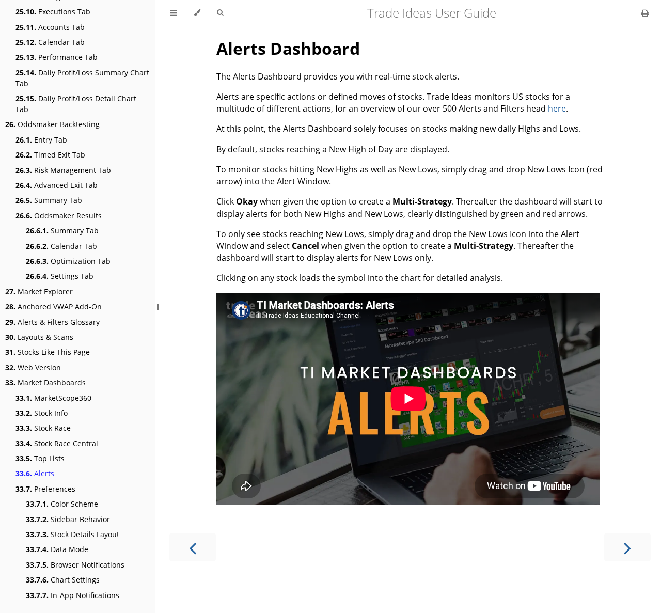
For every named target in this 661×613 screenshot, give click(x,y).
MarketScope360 (53, 398)
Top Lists (40, 458)
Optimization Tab (68, 261)
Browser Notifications (75, 565)
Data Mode (57, 549)
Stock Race (43, 428)
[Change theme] (197, 13)
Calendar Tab (50, 42)
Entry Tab (41, 140)
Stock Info (41, 413)
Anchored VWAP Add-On (53, 306)
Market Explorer (39, 291)
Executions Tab (52, 12)
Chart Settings (63, 580)
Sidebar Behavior (68, 519)
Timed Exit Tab (50, 155)
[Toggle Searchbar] (220, 13)
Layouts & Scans (39, 337)
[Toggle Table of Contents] (173, 13)
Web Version (33, 367)
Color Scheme (62, 504)
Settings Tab (59, 276)
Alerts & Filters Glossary (52, 322)
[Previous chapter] (192, 547)
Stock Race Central (56, 443)
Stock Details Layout (72, 534)
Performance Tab (56, 57)
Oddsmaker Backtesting (52, 124)
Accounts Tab (50, 27)
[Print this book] (645, 13)
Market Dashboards (45, 382)
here (557, 108)
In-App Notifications (72, 595)
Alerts (34, 473)
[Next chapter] (627, 547)
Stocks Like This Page (47, 352)
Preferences (45, 489)
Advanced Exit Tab (56, 185)
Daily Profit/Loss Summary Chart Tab (82, 78)
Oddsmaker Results (58, 216)
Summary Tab (48, 200)
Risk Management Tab (63, 170)
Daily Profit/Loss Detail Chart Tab (75, 103)
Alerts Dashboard (288, 48)
